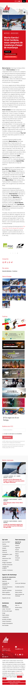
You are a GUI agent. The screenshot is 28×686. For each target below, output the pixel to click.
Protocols (4, 552)
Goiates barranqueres (7, 623)
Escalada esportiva (19, 587)
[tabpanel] (15, 246)
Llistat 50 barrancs (6, 621)
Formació (17, 558)
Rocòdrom (4, 560)
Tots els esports (6, 579)
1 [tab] (10, 253)
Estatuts (4, 548)
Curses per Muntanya (20, 583)
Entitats (4, 556)
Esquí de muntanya (10, 54)
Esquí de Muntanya (10, 56)
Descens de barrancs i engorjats (7, 587)
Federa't (17, 545)
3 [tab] (15, 253)
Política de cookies (19, 673)
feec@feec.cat (19, 649)
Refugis (17, 555)
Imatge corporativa (6, 562)
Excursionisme (18, 590)
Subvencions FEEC (6, 558)
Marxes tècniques (6, 594)
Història (4, 544)
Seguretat (17, 547)
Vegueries (4, 550)
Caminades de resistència (5, 584)
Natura (17, 553)
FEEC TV (17, 605)
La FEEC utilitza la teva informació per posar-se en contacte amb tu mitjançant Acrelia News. (13, 442)
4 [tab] (17, 253)
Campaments (5, 617)
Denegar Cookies (14, 683)
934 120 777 (5, 656)
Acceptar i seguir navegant (14, 681)
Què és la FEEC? (6, 542)
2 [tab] (13, 253)
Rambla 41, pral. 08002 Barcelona (6, 649)
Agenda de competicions (9, 577)
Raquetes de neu (6, 598)
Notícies (6, 33)
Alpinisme (4, 581)
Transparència (5, 546)
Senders (17, 560)
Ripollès (7, 51)
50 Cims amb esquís (7, 611)
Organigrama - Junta (7, 554)
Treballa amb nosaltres (5, 567)
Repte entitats (5, 615)
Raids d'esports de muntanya (19, 595)
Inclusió (17, 549)
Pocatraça (14, 271)
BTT (16, 581)
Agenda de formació (18, 542)
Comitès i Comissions (7, 570)
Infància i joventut (19, 551)
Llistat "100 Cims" (6, 609)
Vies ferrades (5, 625)
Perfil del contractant (7, 564)
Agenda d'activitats (5, 606)
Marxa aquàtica (6, 592)
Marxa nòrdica (18, 592)
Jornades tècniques (6, 619)
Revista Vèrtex (18, 607)
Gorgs (3, 613)
